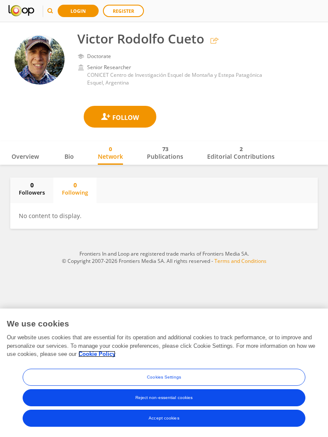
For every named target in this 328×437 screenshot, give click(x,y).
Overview (25, 156)
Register (123, 11)
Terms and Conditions (240, 261)
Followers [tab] (32, 188)
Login (78, 11)
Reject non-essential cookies (164, 397)
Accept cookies (164, 418)
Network (110, 152)
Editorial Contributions (241, 152)
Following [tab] (75, 188)
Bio (69, 156)
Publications (165, 152)
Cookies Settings (164, 377)
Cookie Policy (97, 354)
